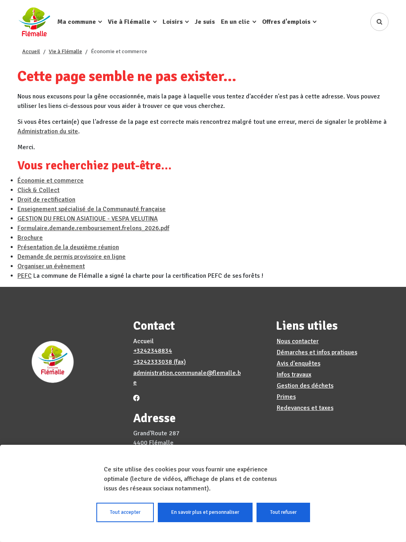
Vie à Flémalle (65, 51)
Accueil (31, 51)
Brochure (30, 238)
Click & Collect (38, 190)
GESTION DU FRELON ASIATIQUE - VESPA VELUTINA (87, 219)
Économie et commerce (50, 181)
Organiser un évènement (51, 266)
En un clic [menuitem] (235, 22)
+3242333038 (152, 362)
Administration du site (47, 131)
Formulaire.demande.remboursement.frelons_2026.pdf (93, 228)
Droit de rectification (46, 200)
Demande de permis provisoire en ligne (71, 257)
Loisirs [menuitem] (173, 22)
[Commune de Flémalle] (34, 21)
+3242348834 (152, 351)
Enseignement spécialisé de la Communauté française (91, 209)
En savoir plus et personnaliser (205, 512)
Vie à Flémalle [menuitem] (129, 22)
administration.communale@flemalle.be (187, 377)
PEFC (24, 276)
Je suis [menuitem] (205, 22)
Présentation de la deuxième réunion (68, 247)
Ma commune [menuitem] (76, 22)
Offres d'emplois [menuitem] (286, 22)
